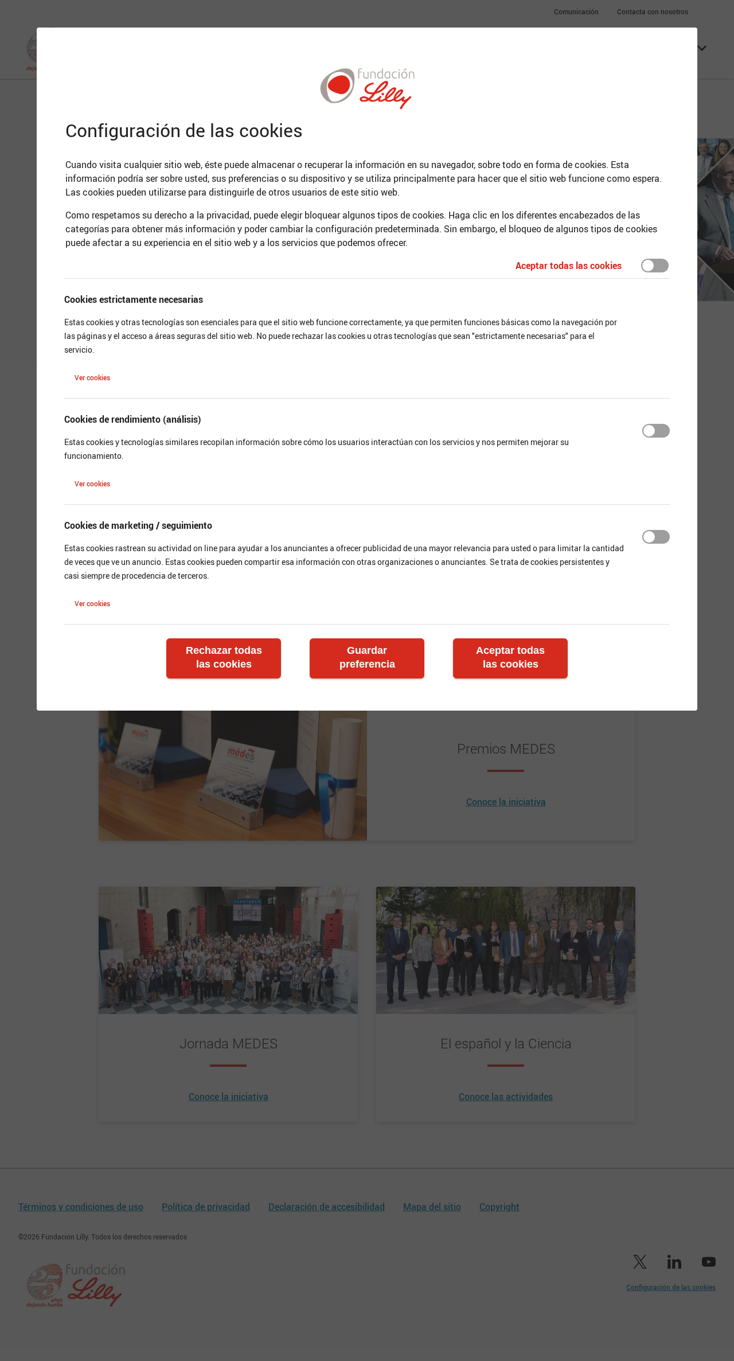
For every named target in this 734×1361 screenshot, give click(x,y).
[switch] (655, 265)
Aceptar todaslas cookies (510, 657)
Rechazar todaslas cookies (224, 657)
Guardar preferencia (367, 657)
